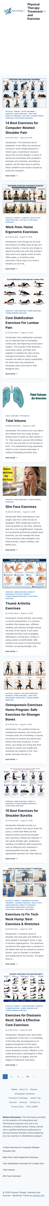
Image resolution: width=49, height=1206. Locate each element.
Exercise (9, 114)
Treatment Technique (18, 1098)
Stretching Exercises (24, 118)
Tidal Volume (15, 421)
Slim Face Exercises (20, 507)
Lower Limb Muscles (29, 1008)
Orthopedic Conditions (15, 698)
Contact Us (35, 1102)
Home (14, 1089)
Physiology (25, 416)
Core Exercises (20, 311)
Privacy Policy (17, 1106)
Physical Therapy (13, 111)
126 (27, 1076)
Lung (7, 416)
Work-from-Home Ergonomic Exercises (20, 1157)
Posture (26, 116)
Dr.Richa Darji (13, 138)
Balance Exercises (29, 693)
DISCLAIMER (32, 1106)
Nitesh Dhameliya (14, 426)
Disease (18, 903)
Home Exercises (20, 114)
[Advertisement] (24, 49)
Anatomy (15, 416)
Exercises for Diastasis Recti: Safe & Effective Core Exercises (23, 1020)
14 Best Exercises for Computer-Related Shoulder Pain (21, 128)
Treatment (29, 909)
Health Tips (35, 218)
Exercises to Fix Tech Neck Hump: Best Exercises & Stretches (22, 919)
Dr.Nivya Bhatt (13, 333)
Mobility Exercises (13, 116)
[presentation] (24, 93)
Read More (11, 176)
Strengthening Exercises (16, 313)
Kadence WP (38, 1195)
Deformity (9, 903)
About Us (23, 1089)
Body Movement (28, 111)
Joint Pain (32, 114)
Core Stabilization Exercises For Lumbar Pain (22, 323)
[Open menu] (45, 11)
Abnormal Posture (30, 901)
